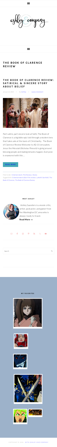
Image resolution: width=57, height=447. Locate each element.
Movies (34, 175)
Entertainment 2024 (19, 177)
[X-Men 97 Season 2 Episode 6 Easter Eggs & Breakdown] (20, 421)
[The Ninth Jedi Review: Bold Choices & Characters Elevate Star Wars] (28, 326)
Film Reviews (27, 175)
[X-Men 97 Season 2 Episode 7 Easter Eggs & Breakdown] (28, 401)
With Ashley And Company (28, 25)
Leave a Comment (37, 92)
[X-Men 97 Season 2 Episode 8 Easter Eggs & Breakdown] (20, 366)
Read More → (26, 219)
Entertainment (17, 175)
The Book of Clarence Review (25, 180)
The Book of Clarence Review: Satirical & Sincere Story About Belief (28, 83)
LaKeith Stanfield (43, 177)
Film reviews (31, 177)
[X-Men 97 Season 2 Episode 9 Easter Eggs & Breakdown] (20, 346)
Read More (10, 164)
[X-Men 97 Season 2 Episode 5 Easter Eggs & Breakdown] (35, 414)
